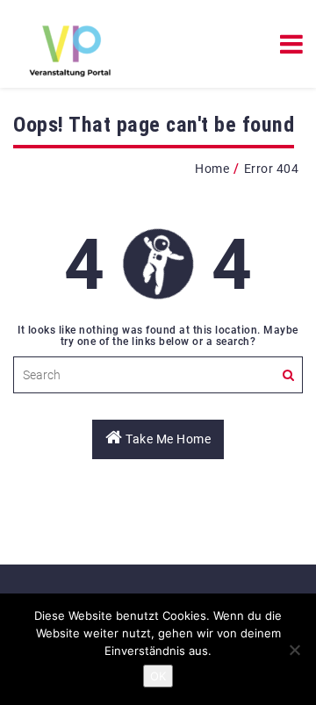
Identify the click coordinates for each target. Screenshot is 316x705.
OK (158, 676)
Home (212, 169)
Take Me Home (167, 439)
